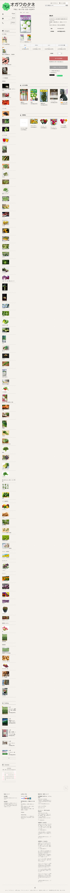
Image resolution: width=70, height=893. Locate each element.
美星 (31, 102)
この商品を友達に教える (55, 70)
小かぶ (27, 12)
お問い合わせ (17, 890)
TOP (21, 12)
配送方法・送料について (43, 890)
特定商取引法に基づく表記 (54, 890)
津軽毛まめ (43, 103)
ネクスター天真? (24, 128)
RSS (60, 890)
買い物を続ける (53, 72)
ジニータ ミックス (45, 126)
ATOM (63, 890)
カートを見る (64, 3)
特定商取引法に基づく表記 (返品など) (56, 61)
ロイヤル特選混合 (64, 126)
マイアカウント (55, 3)
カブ (24, 12)
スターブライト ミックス (36, 125)
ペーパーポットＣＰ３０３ (56, 101)
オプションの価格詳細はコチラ (25, 41)
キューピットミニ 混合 (55, 127)
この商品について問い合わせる (58, 67)
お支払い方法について (34, 890)
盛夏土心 (22, 102)
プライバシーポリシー (25, 890)
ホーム (6, 890)
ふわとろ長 (65, 102)
